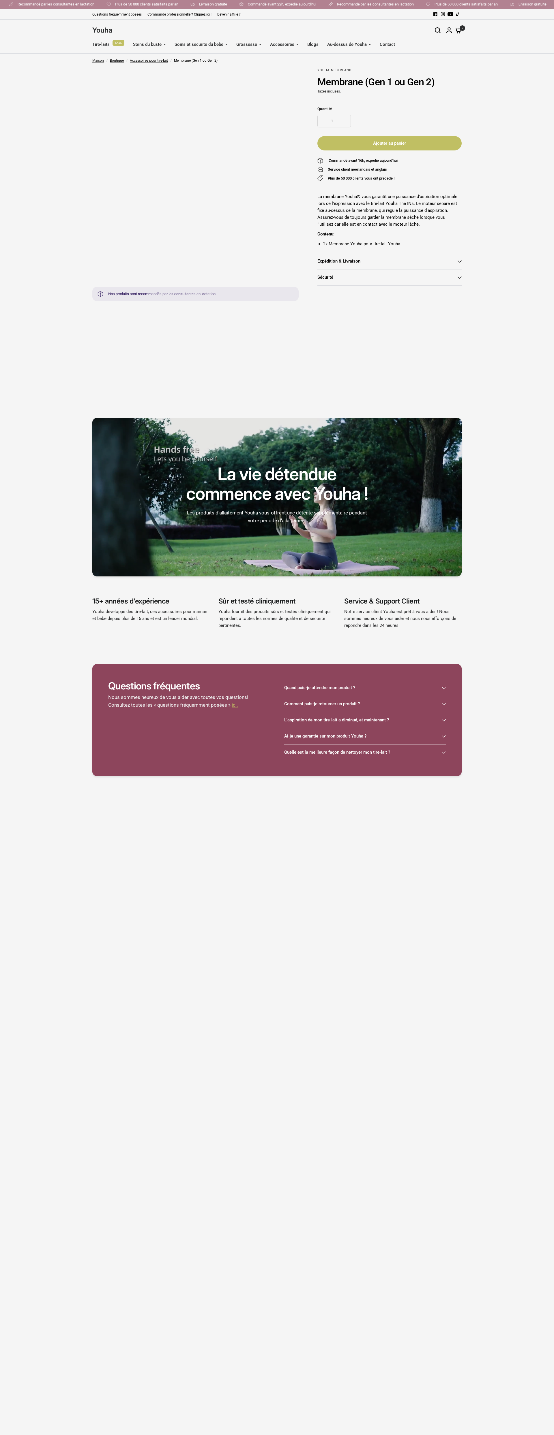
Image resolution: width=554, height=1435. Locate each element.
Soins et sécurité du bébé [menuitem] (199, 44)
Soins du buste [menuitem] (147, 44)
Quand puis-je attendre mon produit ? (319, 687)
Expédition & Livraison (338, 261)
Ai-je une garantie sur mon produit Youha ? (325, 736)
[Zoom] (291, 75)
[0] (457, 30)
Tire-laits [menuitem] (101, 44)
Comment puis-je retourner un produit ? (322, 703)
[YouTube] (450, 14)
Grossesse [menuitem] (246, 44)
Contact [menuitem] (387, 44)
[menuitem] (118, 14)
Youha (102, 30)
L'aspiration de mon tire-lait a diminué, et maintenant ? (336, 720)
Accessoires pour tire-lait (149, 61)
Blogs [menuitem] (313, 44)
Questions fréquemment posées (117, 14)
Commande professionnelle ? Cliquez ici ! (179, 14)
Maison (98, 61)
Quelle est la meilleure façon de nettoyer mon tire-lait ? (337, 752)
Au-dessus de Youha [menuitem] (347, 44)
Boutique (117, 61)
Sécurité (325, 277)
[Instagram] (443, 14)
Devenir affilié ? (229, 14)
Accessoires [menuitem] (282, 44)
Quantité (324, 109)
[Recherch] (437, 30)
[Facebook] (435, 14)
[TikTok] (458, 14)
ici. (235, 705)
